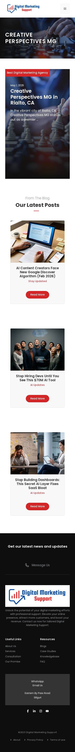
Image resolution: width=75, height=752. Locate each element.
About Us (10, 646)
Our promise (12, 661)
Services (10, 651)
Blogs (43, 646)
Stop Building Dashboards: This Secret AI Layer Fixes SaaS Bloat (37, 483)
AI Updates (37, 385)
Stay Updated (37, 281)
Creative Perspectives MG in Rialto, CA (34, 97)
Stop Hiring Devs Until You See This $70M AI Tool (37, 378)
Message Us (41, 565)
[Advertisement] (37, 149)
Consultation (13, 656)
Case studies (48, 651)
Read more (37, 294)
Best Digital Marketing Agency (27, 72)
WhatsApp (37, 681)
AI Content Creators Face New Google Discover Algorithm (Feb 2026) (37, 272)
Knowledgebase (49, 656)
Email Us (38, 685)
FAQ (42, 661)
